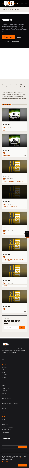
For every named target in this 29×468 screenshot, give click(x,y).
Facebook (6, 41)
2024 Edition (8, 37)
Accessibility (6, 432)
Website (19, 37)
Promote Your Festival (9, 406)
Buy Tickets (6, 130)
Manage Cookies (6, 424)
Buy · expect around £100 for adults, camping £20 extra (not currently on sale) (13, 207)
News (3, 369)
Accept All (22, 465)
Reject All (13, 465)
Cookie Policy (6, 422)
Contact (4, 390)
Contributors (6, 388)
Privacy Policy (6, 419)
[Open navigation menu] (26, 3)
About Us (4, 385)
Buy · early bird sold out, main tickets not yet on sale (13, 260)
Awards (4, 377)
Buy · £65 (6, 286)
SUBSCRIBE (22, 447)
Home (4, 9)
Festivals (10, 9)
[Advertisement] (14, 63)
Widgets (4, 408)
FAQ (3, 411)
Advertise (5, 393)
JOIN (22, 327)
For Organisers (6, 398)
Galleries (4, 374)
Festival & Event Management (10, 403)
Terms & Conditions (8, 427)
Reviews (4, 372)
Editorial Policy (7, 429)
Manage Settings (6, 461)
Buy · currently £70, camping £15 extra (13, 181)
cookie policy (22, 457)
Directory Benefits (7, 400)
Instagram (15, 41)
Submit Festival (6, 395)
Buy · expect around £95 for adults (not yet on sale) (13, 233)
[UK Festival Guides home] (14, 345)
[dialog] (14, 461)
